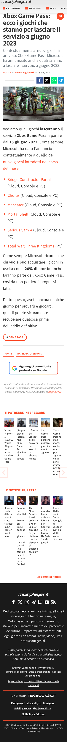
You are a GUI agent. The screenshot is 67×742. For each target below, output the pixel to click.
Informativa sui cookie (24, 667)
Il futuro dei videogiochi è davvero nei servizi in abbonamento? (33, 444)
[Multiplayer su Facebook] (13, 602)
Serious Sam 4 (19, 230)
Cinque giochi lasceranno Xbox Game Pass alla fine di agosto (21, 444)
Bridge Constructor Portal (29, 179)
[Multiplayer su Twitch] (40, 602)
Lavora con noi (33, 675)
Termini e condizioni (15, 671)
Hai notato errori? (29, 353)
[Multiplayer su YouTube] (47, 602)
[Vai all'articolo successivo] (3, 472)
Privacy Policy (46, 667)
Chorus (13, 195)
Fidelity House (22, 708)
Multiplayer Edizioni (33, 714)
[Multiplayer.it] (16, 2)
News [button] (53, 8)
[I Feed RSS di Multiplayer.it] (53, 602)
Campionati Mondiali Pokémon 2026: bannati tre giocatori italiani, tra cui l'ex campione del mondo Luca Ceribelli (21, 537)
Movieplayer (34, 703)
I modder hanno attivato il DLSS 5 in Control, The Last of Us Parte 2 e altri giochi (45, 525)
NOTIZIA (7, 72)
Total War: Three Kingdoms (30, 246)
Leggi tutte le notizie (48, 576)
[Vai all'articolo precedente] (63, 472)
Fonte (8, 353)
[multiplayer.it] (33, 594)
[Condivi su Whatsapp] (54, 80)
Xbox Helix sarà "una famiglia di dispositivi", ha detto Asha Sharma (57, 523)
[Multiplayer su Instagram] (27, 602)
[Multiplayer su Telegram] (33, 602)
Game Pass (15, 337)
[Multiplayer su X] (20, 602)
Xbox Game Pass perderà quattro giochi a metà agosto (45, 441)
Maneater (15, 204)
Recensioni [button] (35, 8)
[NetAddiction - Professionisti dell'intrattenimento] (42, 696)
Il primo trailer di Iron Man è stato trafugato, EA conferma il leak (8, 522)
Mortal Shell (17, 214)
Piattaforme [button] (13, 8)
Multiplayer (18, 703)
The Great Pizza (42, 708)
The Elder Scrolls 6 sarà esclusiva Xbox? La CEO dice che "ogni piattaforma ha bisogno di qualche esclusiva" (33, 531)
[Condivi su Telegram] (61, 80)
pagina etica (54, 391)
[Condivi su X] (47, 80)
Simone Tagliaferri (24, 72)
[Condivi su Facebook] (39, 80)
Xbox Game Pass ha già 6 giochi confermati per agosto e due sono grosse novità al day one (57, 452)
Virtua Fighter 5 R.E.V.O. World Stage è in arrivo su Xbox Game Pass (8, 446)
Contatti (56, 671)
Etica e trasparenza (39, 671)
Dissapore (49, 703)
